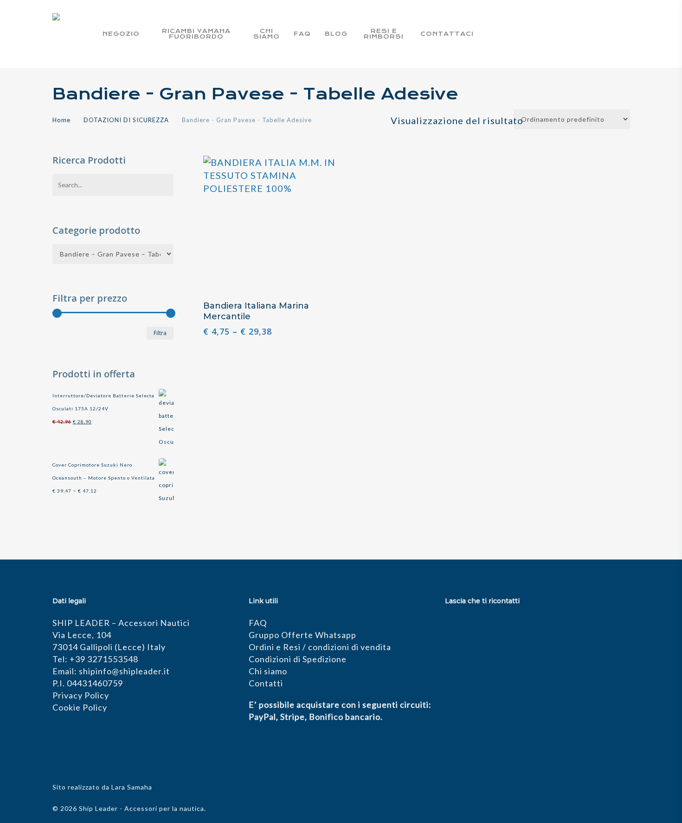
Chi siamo (268, 671)
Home (61, 120)
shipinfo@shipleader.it (124, 671)
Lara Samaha (131, 787)
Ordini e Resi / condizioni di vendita (320, 647)
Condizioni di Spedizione (298, 659)
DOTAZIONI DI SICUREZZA (126, 120)
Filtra (160, 333)
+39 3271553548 (104, 659)
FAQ (258, 623)
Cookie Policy (79, 707)
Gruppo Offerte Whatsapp (302, 635)
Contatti (266, 683)
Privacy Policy (80, 695)
